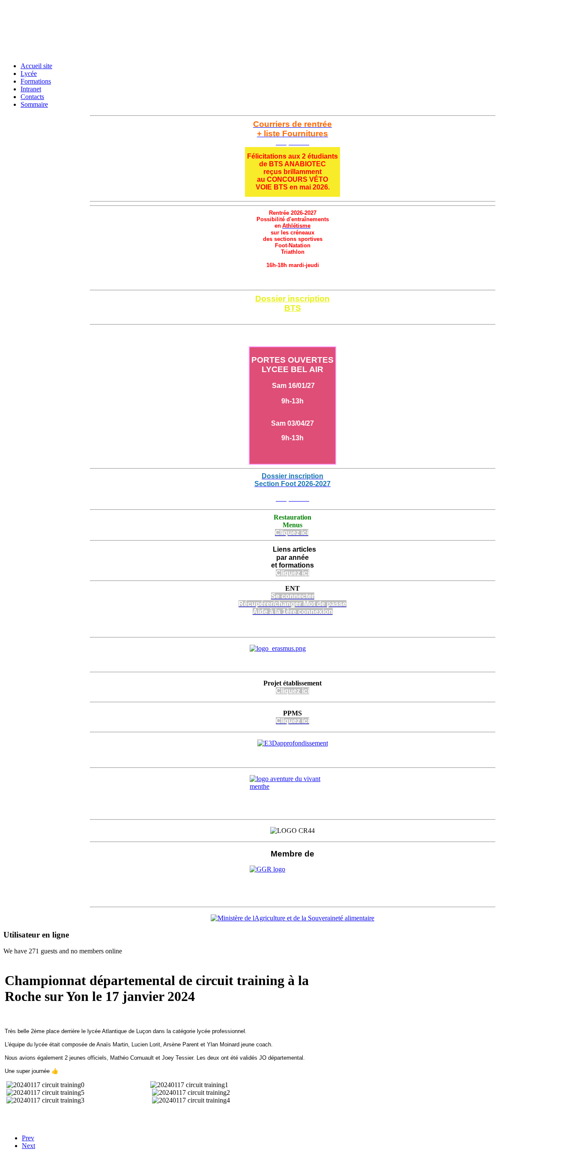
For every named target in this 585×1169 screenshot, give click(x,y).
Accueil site (36, 65)
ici (304, 690)
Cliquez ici (292, 316)
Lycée (29, 73)
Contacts (32, 96)
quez (292, 690)
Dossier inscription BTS (292, 303)
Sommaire (34, 104)
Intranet (31, 89)
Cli (280, 690)
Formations (36, 81)
